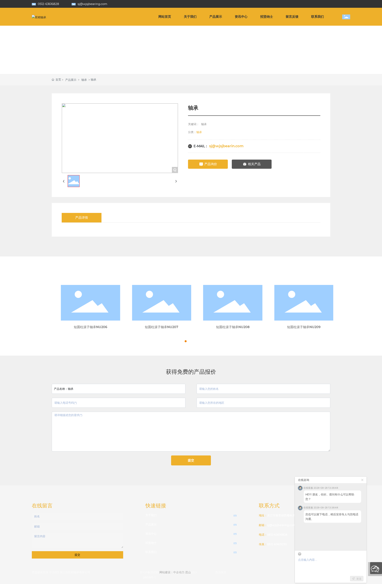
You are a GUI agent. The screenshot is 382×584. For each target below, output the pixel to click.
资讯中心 (151, 533)
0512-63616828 (48, 4)
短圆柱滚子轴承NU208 (226, 327)
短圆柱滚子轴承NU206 (84, 327)
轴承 (84, 79)
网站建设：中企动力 (171, 572)
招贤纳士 (151, 543)
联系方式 (269, 505)
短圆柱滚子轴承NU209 (297, 327)
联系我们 (151, 552)
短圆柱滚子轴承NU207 (155, 327)
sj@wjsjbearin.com (226, 146)
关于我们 (151, 515)
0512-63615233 (277, 544)
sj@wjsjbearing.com (92, 4)
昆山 (188, 572)
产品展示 (70, 79)
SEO (194, 572)
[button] (182, 341)
